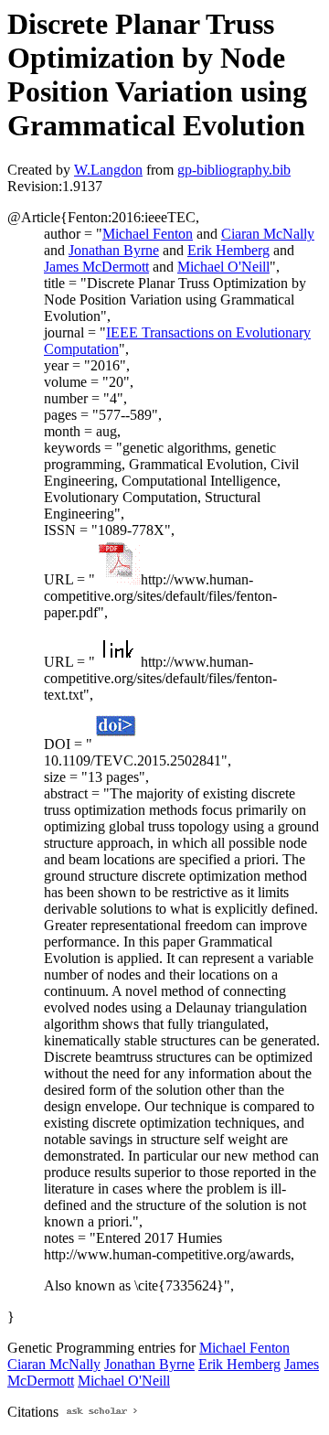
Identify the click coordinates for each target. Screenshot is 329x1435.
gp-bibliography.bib (234, 169)
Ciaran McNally (267, 233)
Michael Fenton (147, 233)
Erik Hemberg (228, 250)
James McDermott (96, 266)
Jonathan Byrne (114, 250)
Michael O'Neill (223, 266)
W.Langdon (108, 169)
